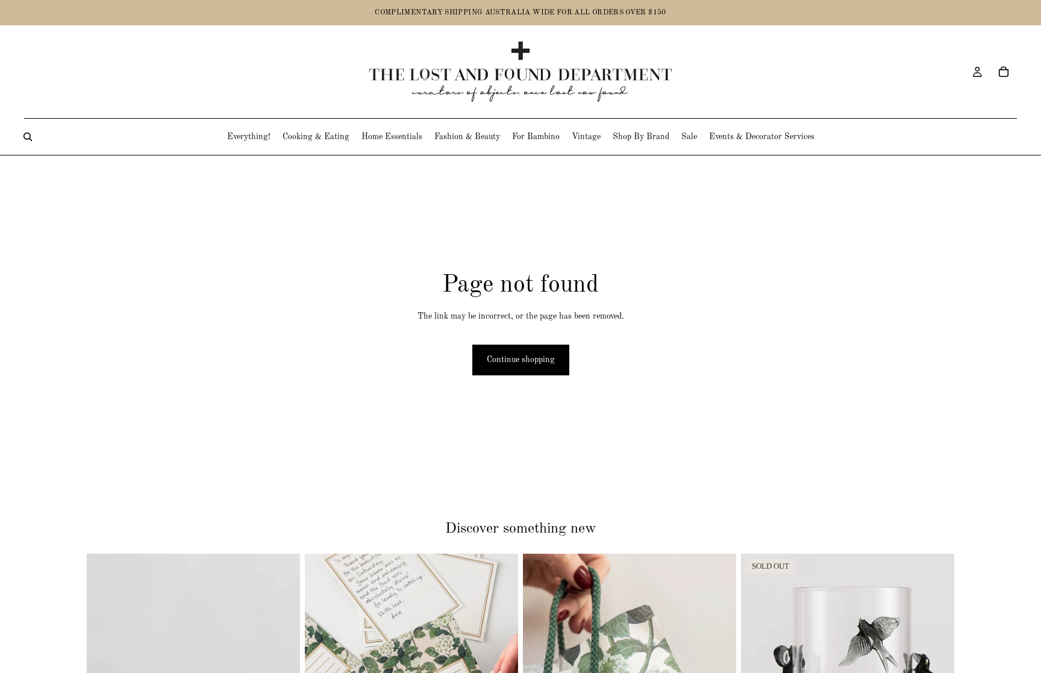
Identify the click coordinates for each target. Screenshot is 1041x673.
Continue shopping (521, 359)
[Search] (27, 137)
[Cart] (1003, 71)
